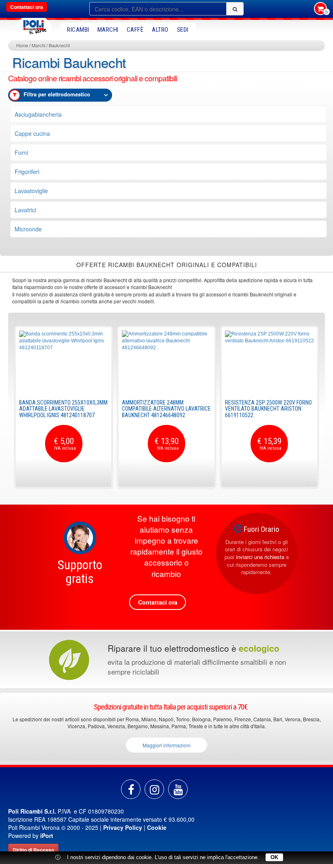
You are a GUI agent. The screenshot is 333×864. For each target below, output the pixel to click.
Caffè (135, 29)
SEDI (182, 29)
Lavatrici (25, 210)
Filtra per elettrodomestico (57, 94)
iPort (46, 835)
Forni (21, 152)
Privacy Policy (122, 827)
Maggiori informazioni (166, 745)
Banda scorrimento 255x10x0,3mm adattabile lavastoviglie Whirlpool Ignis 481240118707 (63, 408)
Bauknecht (59, 45)
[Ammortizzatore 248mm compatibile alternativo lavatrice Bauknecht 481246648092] (166, 361)
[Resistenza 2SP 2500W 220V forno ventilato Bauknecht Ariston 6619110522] (269, 361)
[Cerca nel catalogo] (235, 8)
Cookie (156, 827)
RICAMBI (78, 29)
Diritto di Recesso (33, 849)
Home (22, 45)
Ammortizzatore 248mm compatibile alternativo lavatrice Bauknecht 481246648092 (166, 408)
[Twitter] (178, 789)
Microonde (28, 229)
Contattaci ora (26, 7)
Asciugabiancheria (38, 114)
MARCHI (108, 29)
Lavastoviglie (31, 191)
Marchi (38, 45)
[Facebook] (131, 789)
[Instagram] (154, 789)
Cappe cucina (32, 133)
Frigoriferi (27, 172)
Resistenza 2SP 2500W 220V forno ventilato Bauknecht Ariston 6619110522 (268, 408)
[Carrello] (320, 9)
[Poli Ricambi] (33, 25)
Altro (160, 29)
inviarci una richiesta (260, 557)
